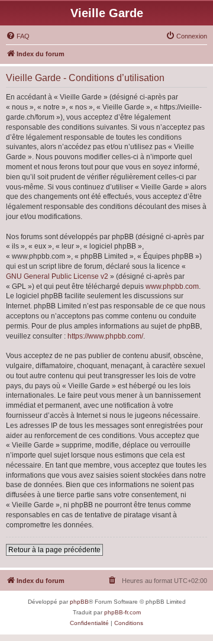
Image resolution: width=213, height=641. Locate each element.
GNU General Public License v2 (57, 276)
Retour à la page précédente (54, 550)
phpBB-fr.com (122, 612)
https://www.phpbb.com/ (105, 336)
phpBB (79, 601)
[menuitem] (18, 36)
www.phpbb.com (172, 286)
